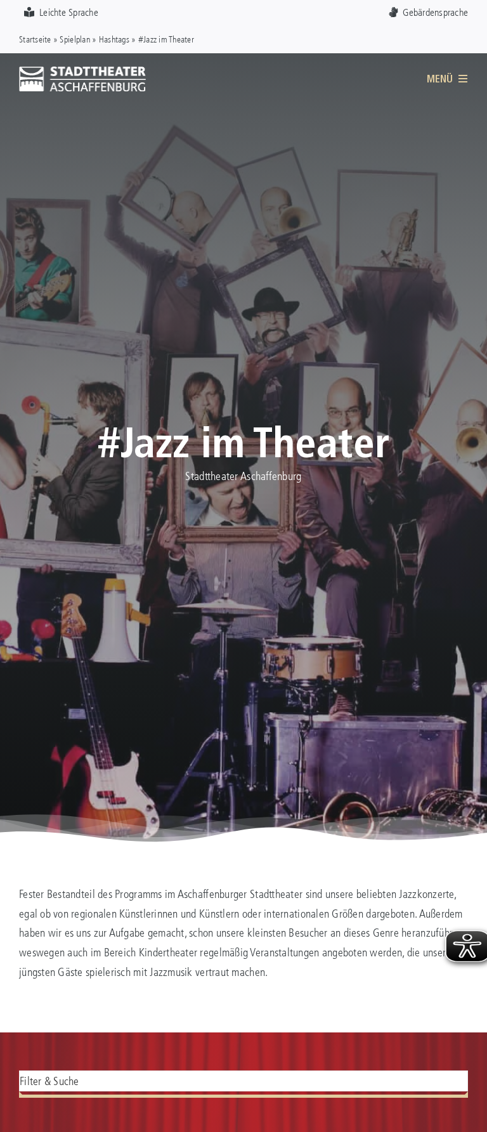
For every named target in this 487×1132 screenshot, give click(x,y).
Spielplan (74, 39)
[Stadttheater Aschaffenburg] (82, 72)
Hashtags (114, 39)
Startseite (35, 39)
